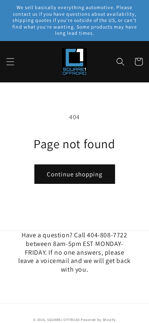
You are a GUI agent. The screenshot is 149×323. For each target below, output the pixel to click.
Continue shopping (75, 174)
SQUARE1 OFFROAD (63, 319)
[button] (10, 62)
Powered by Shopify (98, 319)
